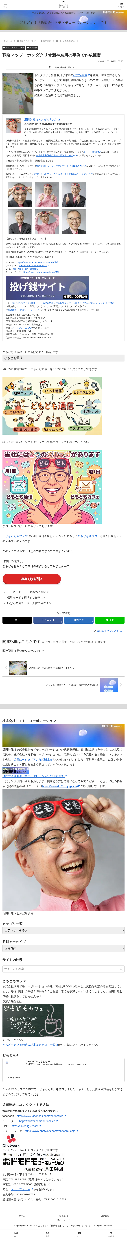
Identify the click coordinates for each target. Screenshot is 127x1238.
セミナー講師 (90, 152)
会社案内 (63, 1215)
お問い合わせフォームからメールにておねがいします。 (61, 174)
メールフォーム (19, 328)
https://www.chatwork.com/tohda (39, 272)
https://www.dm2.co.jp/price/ (59, 786)
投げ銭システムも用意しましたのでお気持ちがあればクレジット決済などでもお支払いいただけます (61, 303)
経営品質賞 (80, 75)
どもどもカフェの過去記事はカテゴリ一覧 (28, 1044)
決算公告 (105, 1215)
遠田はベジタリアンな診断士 (32, 759)
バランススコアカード (15, 47)
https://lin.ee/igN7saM (23, 269)
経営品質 (33, 47)
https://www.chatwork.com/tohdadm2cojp (50, 1131)
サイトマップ (63, 1220)
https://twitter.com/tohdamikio (33, 265)
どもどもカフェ (15, 536)
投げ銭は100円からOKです (21, 309)
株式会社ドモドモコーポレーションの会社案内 (59, 165)
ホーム (22, 1215)
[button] (121, 969)
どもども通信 (86, 536)
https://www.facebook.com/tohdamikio (35, 262)
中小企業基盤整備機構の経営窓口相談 (54, 155)
